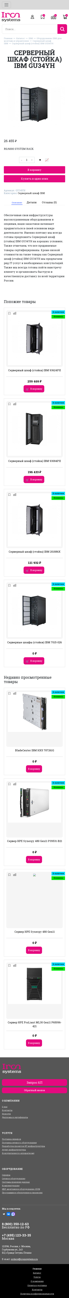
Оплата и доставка (37, 1285)
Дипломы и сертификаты (15, 1117)
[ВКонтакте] (8, 1214)
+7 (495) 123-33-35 (16, 1235)
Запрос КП (35, 1082)
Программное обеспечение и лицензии (22, 1192)
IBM (31, 38)
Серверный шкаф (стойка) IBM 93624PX (34, 370)
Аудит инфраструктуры (14, 1149)
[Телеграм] (4, 1214)
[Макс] (13, 1214)
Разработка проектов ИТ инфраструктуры (23, 1146)
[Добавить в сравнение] (47, 160)
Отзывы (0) (49, 202)
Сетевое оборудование (13, 1178)
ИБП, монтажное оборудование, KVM (21, 1189)
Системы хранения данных (16, 1182)
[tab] (16, 202)
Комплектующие (10, 1185)
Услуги (37, 1277)
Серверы (6, 1175)
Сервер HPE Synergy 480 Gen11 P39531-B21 (34, 841)
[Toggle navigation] (6, 5)
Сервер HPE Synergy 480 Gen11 (34, 931)
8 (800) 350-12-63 (15, 1224)
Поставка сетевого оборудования (19, 1142)
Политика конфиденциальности (37, 1293)
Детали (32, 202)
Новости (6, 1113)
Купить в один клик (34, 178)
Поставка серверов (11, 1139)
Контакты (7, 1110)
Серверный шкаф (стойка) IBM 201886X (34, 551)
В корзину (34, 169)
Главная (8, 38)
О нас (4, 1106)
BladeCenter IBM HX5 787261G (34, 750)
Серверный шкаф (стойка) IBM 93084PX (34, 461)
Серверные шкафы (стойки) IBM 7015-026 (34, 642)
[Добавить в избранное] (40, 160)
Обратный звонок (34, 1090)
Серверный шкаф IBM (31, 193)
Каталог (20, 38)
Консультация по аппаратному (18, 1153)
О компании (37, 1281)
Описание (17, 202)
